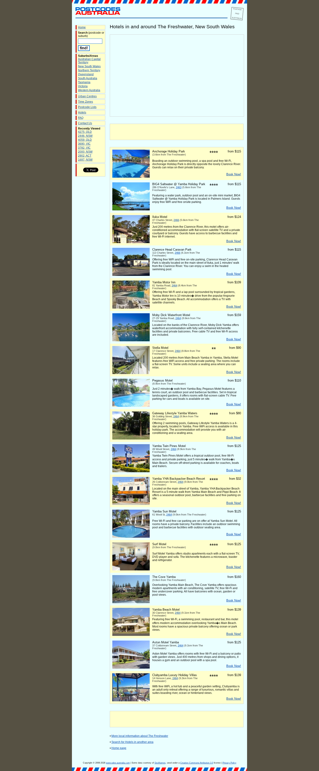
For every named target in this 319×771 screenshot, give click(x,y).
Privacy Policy (229, 763)
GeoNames (160, 763)
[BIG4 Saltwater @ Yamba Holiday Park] (131, 209)
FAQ (80, 117)
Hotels (82, 112)
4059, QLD (85, 139)
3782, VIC (84, 147)
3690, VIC (84, 143)
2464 (174, 285)
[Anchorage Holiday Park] (131, 176)
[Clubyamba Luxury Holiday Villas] (131, 700)
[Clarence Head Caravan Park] (131, 275)
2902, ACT (84, 155)
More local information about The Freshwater (139, 736)
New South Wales (89, 66)
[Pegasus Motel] (131, 405)
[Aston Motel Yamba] (131, 667)
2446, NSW (85, 135)
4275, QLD (85, 131)
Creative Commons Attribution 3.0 (196, 763)
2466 (176, 220)
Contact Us (85, 123)
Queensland (86, 74)
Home (82, 27)
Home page (118, 748)
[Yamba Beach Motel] (131, 635)
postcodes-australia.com (118, 763)
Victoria (83, 86)
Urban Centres (87, 96)
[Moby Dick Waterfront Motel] (131, 340)
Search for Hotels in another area (132, 742)
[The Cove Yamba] (131, 602)
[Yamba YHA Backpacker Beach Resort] (131, 504)
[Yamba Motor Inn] (131, 307)
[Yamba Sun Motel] (131, 536)
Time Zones (85, 101)
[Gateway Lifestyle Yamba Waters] (131, 438)
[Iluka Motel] (131, 242)
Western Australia (89, 90)
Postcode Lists (87, 107)
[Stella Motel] (131, 373)
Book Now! (233, 174)
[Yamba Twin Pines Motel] (131, 471)
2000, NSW (85, 151)
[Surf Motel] (131, 569)
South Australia (87, 78)
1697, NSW (85, 159)
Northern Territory (89, 70)
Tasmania (84, 82)
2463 (178, 187)
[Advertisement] (176, 132)
